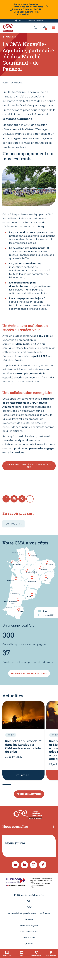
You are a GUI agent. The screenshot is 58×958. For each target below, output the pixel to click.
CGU (29, 901)
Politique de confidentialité (29, 895)
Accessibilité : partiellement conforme (29, 913)
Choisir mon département (30, 21)
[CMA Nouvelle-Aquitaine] (8, 28)
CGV (29, 907)
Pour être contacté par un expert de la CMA (29, 465)
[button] (30, 499)
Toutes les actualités (29, 794)
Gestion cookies (29, 931)
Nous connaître (15, 826)
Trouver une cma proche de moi (29, 673)
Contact (29, 943)
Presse (29, 919)
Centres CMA (13, 523)
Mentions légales (29, 925)
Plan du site (29, 937)
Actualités (11, 37)
